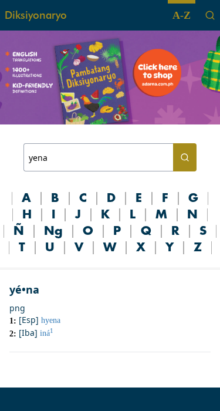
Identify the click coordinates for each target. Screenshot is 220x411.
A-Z (181, 15)
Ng (53, 231)
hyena (50, 320)
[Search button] (185, 157)
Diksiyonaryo (36, 15)
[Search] (210, 15)
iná (46, 333)
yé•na (24, 289)
